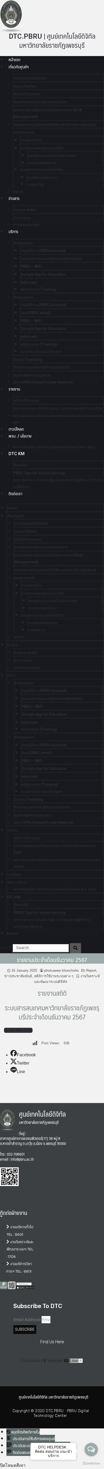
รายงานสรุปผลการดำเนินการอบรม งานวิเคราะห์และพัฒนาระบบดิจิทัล (58, 408)
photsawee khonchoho (61, 970)
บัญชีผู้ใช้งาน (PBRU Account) (43, 251)
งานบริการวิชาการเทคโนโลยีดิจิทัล (41, 170)
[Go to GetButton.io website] (91, 1463)
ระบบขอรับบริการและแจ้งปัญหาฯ (41, 351)
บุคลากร (19, 637)
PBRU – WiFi (31, 266)
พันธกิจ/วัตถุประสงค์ (27, 94)
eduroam (29, 282)
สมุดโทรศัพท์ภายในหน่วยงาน (32, 375)
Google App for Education (43, 274)
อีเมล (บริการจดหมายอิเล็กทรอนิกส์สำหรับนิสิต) (51, 259)
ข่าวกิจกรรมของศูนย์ (26, 225)
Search (5, 947)
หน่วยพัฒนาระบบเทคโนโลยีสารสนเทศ (52, 155)
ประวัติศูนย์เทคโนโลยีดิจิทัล (30, 78)
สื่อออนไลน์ (21, 465)
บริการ (13, 231)
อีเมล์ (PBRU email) (36, 313)
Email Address (27, 1319)
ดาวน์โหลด (16, 429)
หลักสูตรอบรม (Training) (38, 289)
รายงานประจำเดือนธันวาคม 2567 (52, 959)
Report (91, 970)
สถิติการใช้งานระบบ (26, 401)
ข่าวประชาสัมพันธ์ (25, 210)
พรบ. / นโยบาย (20, 436)
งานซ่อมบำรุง (35, 184)
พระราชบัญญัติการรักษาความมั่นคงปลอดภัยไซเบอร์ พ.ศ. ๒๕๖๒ (54, 447)
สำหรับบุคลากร (23, 297)
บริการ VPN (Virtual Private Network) (43, 382)
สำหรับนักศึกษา (23, 243)
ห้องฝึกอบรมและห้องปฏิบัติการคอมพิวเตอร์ (41, 367)
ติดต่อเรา (15, 493)
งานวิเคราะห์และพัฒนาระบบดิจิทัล (42, 148)
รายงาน (14, 389)
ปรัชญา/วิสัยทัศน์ (25, 86)
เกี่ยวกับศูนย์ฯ (19, 66)
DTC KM (17, 453)
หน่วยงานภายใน (24, 132)
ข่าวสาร (14, 198)
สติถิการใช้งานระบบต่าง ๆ (53, 976)
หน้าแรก (14, 59)
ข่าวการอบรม (22, 218)
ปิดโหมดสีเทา (13, 1465)
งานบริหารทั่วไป (31, 140)
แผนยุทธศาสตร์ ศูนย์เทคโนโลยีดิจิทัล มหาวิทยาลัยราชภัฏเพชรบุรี (54, 125)
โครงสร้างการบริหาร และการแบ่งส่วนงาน (40, 102)
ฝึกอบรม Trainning (28, 359)
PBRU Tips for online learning (39, 473)
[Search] (75, 948)
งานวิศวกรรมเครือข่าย (41, 163)
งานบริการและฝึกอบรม (42, 177)
